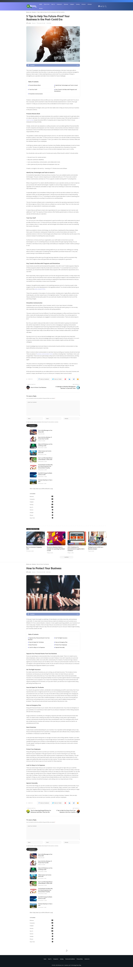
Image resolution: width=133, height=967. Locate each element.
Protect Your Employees (61, 645)
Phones (31, 515)
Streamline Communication (36, 94)
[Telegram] (73, 379)
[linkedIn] (69, 379)
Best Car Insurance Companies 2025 (34, 548)
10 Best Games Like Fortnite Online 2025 (44, 451)
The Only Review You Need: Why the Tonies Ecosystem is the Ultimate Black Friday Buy (45, 466)
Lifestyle (31, 512)
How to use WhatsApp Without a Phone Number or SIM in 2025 (45, 458)
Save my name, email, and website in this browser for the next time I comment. (43, 422)
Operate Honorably (60, 647)
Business (34, 23)
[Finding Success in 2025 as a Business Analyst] (97, 538)
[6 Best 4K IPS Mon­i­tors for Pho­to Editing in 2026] (33, 446)
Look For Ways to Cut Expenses (37, 647)
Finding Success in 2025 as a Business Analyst (95, 548)
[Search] (105, 6)
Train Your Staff (33, 89)
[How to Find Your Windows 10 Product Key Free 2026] (33, 439)
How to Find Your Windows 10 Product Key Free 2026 (45, 438)
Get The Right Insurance (61, 638)
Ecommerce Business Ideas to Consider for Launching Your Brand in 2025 (56, 548)
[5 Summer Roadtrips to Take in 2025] (33, 481)
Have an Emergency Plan (61, 642)
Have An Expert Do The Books (36, 642)
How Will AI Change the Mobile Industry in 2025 (45, 473)
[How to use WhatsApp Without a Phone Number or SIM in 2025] (33, 459)
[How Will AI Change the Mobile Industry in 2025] (33, 474)
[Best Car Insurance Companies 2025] (35, 538)
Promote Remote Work (35, 85)
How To (31, 507)
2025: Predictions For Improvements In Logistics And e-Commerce (76, 548)
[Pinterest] (65, 379)
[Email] (78, 379)
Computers (32, 499)
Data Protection (33, 645)
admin (29, 23)
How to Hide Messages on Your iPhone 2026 (45, 431)
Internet (31, 509)
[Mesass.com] (31, 6)
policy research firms (39, 289)
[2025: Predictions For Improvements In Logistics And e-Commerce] (77, 538)
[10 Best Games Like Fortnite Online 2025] (33, 452)
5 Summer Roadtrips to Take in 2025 (45, 480)
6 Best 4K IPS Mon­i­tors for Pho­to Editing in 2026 (45, 445)
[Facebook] (53, 65)
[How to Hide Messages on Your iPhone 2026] (33, 432)
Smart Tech (32, 517)
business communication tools (45, 354)
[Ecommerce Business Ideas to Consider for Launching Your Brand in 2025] (56, 538)
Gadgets (32, 501)
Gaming (31, 504)
